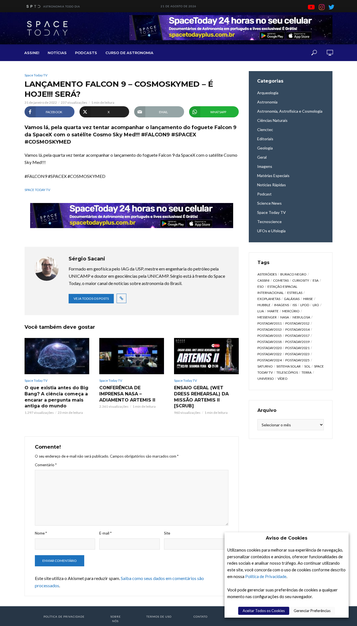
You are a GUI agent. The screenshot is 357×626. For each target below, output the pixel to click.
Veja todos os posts (91, 298)
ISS (295, 305)
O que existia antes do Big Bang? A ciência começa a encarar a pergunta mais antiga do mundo (56, 397)
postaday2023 (297, 354)
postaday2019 (297, 342)
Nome (41, 533)
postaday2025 (297, 360)
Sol (307, 366)
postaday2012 (297, 323)
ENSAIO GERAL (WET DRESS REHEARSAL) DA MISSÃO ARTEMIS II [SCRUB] (201, 397)
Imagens (281, 305)
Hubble (264, 305)
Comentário (46, 465)
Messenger (267, 317)
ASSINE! (31, 52)
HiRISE (308, 299)
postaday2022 (269, 354)
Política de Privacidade (265, 576)
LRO (316, 305)
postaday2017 (297, 335)
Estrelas (294, 293)
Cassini (263, 280)
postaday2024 (269, 360)
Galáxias (292, 299)
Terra (306, 372)
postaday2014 (297, 329)
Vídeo (283, 378)
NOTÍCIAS (57, 52)
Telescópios (287, 372)
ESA (316, 280)
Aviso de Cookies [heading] (286, 538)
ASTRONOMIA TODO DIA (61, 6)
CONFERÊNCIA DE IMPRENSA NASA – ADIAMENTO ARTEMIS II (127, 393)
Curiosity (300, 280)
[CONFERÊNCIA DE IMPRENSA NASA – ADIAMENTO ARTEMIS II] (131, 356)
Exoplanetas (268, 299)
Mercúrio (291, 311)
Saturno (265, 366)
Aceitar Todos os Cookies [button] (264, 610)
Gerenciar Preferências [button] (312, 610)
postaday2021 (297, 348)
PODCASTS (86, 52)
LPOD (304, 305)
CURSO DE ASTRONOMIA (129, 52)
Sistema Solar (288, 366)
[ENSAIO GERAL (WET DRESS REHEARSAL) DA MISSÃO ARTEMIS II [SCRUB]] (206, 356)
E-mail (105, 533)
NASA (284, 317)
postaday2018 (269, 342)
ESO (260, 286)
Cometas (281, 280)
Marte (273, 311)
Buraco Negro (293, 274)
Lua (260, 311)
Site (167, 533)
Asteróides (267, 274)
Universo (265, 378)
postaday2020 (269, 348)
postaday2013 (269, 329)
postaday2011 (269, 323)
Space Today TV (36, 75)
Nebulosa (301, 317)
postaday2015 (269, 335)
